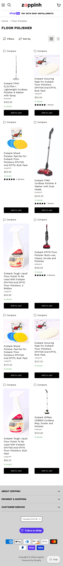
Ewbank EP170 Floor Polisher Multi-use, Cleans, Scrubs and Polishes (46, 257)
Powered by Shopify (31, 560)
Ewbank (7, 98)
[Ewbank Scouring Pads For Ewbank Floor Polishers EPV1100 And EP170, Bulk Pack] (47, 65)
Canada (30, 519)
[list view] (58, 38)
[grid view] (51, 38)
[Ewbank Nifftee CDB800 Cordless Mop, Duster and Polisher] (47, 401)
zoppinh (38, 94)
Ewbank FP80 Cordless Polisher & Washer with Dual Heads (45, 185)
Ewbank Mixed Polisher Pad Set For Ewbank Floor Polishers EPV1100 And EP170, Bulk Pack (16, 159)
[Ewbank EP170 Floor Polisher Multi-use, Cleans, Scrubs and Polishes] (47, 236)
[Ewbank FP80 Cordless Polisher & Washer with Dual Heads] (47, 152)
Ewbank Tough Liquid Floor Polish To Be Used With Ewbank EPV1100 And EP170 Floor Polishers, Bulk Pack (15, 446)
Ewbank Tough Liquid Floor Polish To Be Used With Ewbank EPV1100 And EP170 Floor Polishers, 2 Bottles (15, 281)
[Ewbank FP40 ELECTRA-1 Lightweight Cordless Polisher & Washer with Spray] (16, 68)
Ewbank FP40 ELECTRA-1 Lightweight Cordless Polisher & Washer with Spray (15, 89)
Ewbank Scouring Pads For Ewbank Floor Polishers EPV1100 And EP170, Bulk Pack (45, 84)
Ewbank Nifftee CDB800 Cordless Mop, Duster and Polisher (44, 422)
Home (5, 21)
